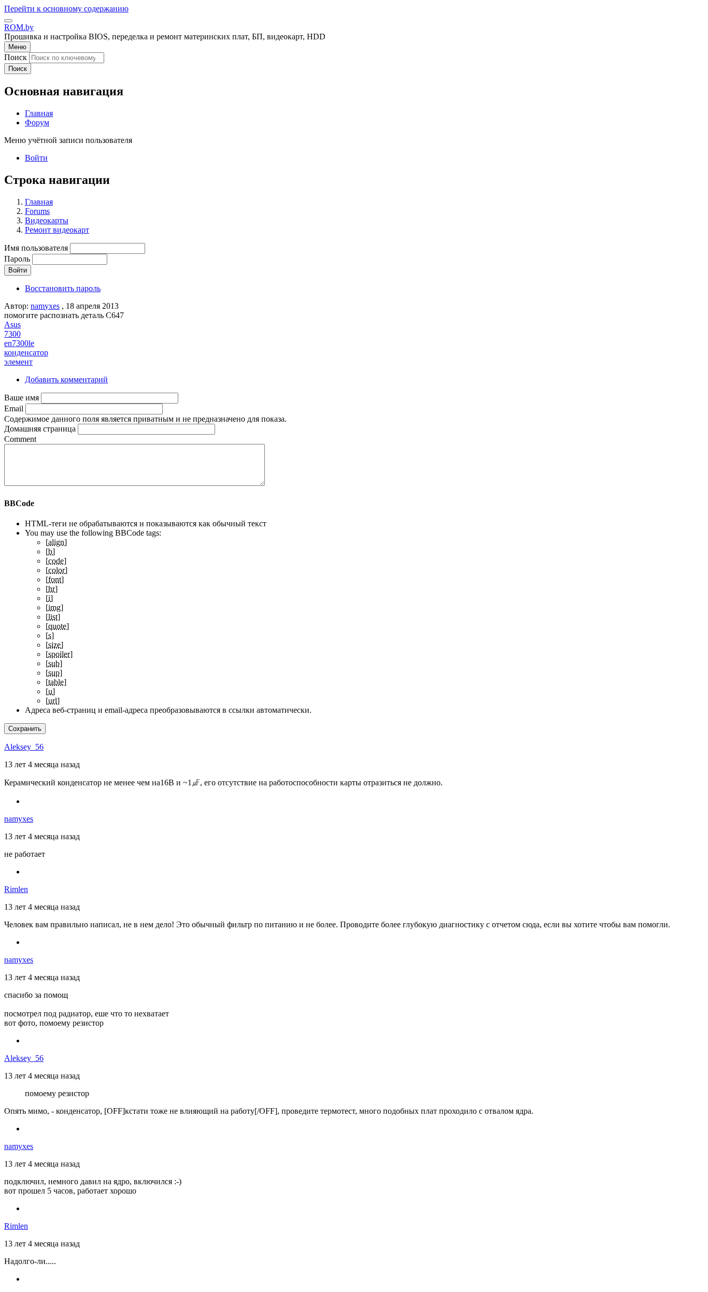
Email (13, 408)
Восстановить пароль (63, 288)
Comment (20, 439)
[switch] (8, 20)
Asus (12, 324)
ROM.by (19, 27)
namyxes (45, 306)
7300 (12, 333)
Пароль (17, 258)
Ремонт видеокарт (57, 229)
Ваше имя (21, 397)
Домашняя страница (40, 428)
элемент (18, 361)
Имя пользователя (36, 247)
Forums (37, 211)
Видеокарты (46, 220)
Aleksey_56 (24, 746)
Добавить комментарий (66, 379)
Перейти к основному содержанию (66, 8)
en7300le (19, 343)
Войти (36, 157)
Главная (39, 201)
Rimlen (16, 889)
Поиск (15, 57)
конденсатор (26, 352)
